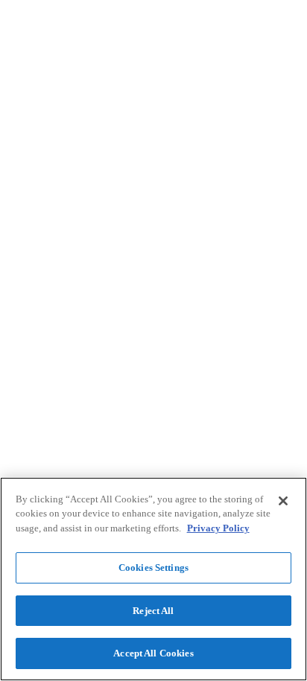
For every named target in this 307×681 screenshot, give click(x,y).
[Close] (283, 501)
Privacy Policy (218, 528)
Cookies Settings (153, 567)
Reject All (153, 610)
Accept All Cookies (153, 653)
